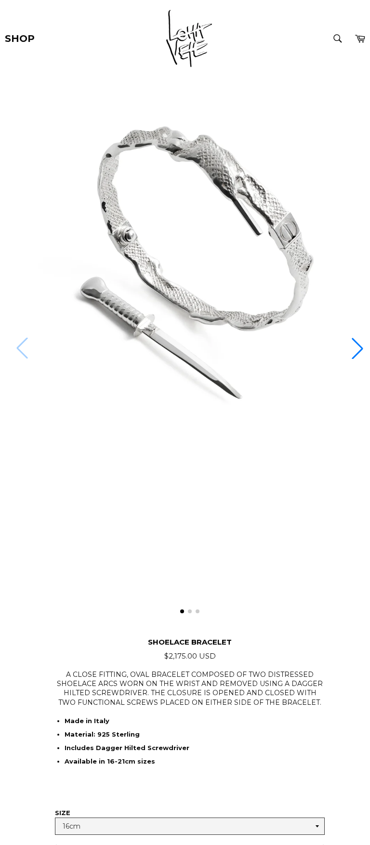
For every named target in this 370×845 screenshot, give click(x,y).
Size (62, 813)
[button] (357, 348)
